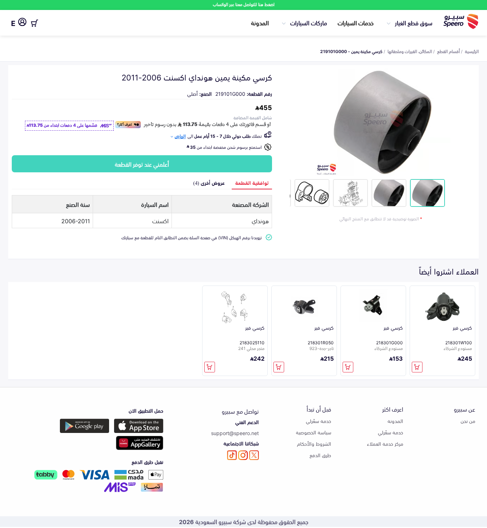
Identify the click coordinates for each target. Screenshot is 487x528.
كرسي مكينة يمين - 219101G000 (351, 51)
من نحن (468, 420)
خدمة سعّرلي (390, 432)
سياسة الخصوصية (313, 432)
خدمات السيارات (356, 22)
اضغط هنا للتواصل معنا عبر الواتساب (244, 4)
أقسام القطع (448, 51)
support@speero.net (235, 432)
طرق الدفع (320, 455)
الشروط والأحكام (314, 443)
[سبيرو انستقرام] (243, 455)
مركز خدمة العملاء (385, 443)
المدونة (260, 22)
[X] (254, 455)
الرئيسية (472, 51)
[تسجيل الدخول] (22, 23)
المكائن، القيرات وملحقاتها (410, 51)
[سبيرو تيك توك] (232, 455)
